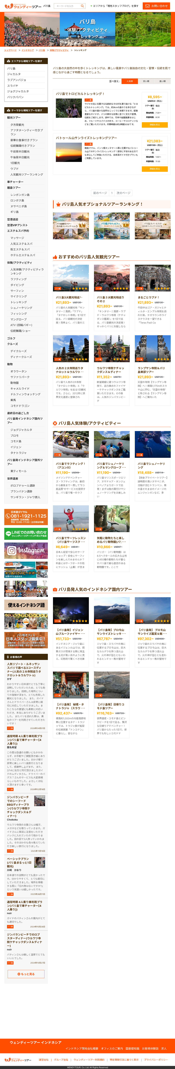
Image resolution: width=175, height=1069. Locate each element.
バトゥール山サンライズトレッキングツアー (86, 138)
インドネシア (28, 50)
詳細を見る (155, 124)
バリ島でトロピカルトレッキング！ (80, 94)
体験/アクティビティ (59, 50)
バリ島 (42, 50)
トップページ (10, 50)
